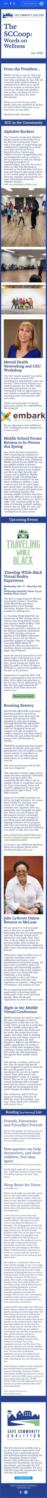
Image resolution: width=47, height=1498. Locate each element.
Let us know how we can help (22, 108)
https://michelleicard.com (12, 1393)
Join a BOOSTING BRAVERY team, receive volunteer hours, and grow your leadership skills (23, 837)
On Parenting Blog (33, 1164)
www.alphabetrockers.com (23, 184)
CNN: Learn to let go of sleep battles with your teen (23, 1377)
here (27, 611)
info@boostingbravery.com (18, 849)
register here (15, 1104)
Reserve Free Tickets (23, 696)
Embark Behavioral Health (21, 404)
